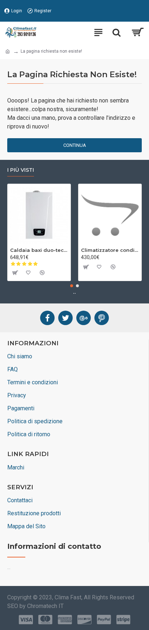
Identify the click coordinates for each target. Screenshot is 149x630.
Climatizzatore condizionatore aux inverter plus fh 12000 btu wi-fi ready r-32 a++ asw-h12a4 (110, 250)
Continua (74, 145)
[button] (71, 285)
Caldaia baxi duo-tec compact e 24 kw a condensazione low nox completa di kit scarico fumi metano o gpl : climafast (39, 250)
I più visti (20, 170)
